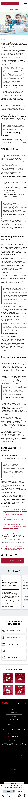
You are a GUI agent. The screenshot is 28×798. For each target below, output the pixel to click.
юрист (7, 551)
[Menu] (25, 3)
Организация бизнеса (13, 644)
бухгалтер (20, 546)
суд (12, 549)
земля (10, 548)
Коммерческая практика (14, 630)
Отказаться (20, 791)
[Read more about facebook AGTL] (15, 704)
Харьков (11, 727)
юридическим (10, 539)
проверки (7, 549)
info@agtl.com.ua (15, 740)
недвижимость (21, 548)
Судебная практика (12, 651)
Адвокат (9, 546)
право (3, 549)
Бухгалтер (13, 712)
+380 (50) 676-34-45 (15, 6)
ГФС (24, 546)
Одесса (18, 727)
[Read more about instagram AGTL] (22, 704)
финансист (21, 549)
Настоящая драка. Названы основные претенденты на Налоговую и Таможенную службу (14, 516)
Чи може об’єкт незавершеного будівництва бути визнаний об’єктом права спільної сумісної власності (10, 584)
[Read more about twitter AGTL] (18, 704)
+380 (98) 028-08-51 (15, 733)
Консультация (14, 9)
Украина (15, 549)
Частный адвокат (12, 658)
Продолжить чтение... (8, 606)
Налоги (13, 716)
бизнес (14, 546)
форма (3, 551)
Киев (15, 727)
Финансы (13, 719)
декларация (4, 548)
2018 (2, 546)
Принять (8, 791)
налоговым (4, 540)
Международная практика (14, 637)
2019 (5, 546)
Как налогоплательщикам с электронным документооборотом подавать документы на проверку (15, 511)
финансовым (15, 540)
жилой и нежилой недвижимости (16, 155)
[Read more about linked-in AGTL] (26, 704)
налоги (14, 548)
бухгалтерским (18, 539)
